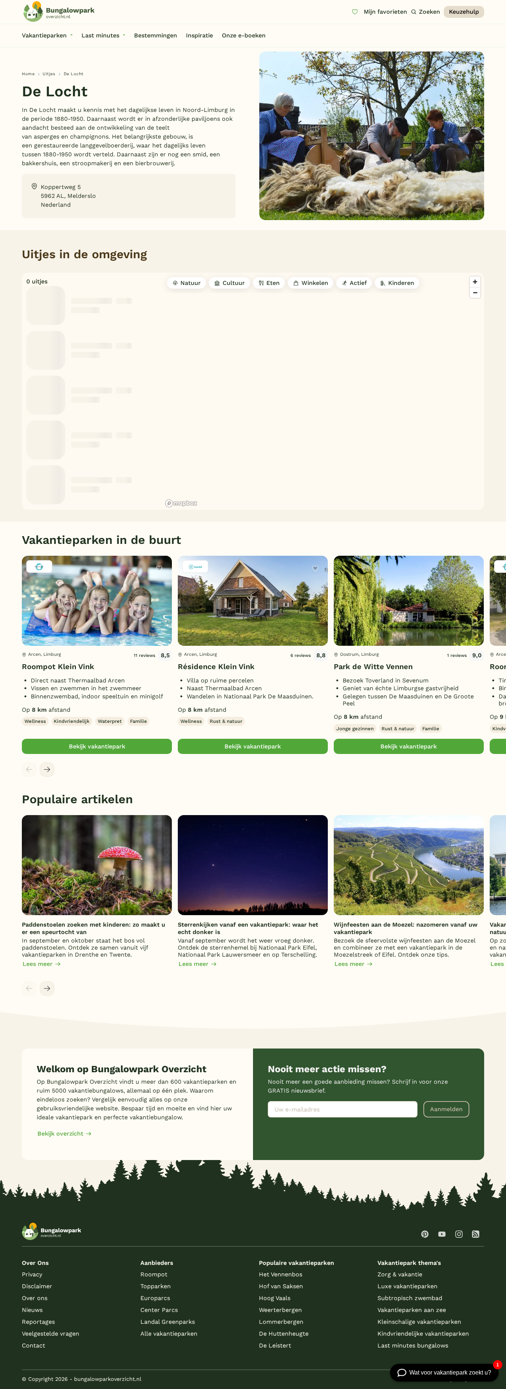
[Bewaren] (159, 568)
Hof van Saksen (281, 1286)
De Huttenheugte (284, 1333)
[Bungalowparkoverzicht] (58, 11)
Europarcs (155, 1298)
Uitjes (49, 74)
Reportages (38, 1321)
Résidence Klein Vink (216, 666)
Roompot (153, 1274)
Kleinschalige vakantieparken (419, 1321)
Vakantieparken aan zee (411, 1309)
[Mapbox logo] (181, 503)
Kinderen (401, 282)
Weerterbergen (280, 1309)
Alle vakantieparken (168, 1333)
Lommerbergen (281, 1321)
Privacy (32, 1274)
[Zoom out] (475, 292)
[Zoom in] (475, 281)
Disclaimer (37, 1286)
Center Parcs (159, 1309)
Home (28, 74)
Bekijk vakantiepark (97, 746)
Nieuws (32, 1309)
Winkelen (315, 282)
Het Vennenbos (280, 1274)
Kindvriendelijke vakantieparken (423, 1333)
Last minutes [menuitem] (100, 35)
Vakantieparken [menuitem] (44, 35)
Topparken (155, 1286)
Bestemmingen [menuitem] (155, 35)
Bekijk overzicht (60, 1133)
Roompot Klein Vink (58, 666)
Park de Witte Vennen (373, 666)
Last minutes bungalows (412, 1345)
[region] (323, 391)
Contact (33, 1345)
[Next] (47, 769)
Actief (358, 282)
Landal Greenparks (167, 1321)
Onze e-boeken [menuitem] (244, 35)
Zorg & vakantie (399, 1274)
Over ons (34, 1298)
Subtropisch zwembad (409, 1298)
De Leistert (275, 1345)
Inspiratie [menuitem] (199, 35)
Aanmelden (446, 1109)
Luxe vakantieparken (407, 1286)
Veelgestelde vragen (50, 1333)
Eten (273, 282)
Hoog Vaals (274, 1298)
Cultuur (234, 282)
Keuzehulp (464, 11)
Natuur (190, 282)
